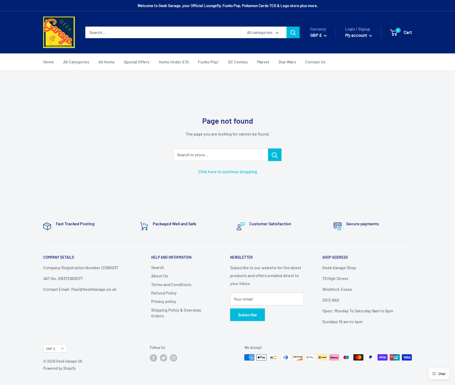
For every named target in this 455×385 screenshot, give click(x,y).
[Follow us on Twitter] (163, 358)
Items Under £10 (174, 61)
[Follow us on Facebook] (153, 358)
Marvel (263, 61)
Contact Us (315, 61)
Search (157, 267)
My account (356, 35)
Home (48, 61)
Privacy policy (163, 301)
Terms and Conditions (171, 284)
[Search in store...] (274, 154)
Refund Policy (164, 292)
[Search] (293, 32)
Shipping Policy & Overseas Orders (176, 312)
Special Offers (137, 61)
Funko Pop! (208, 61)
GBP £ (50, 348)
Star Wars (287, 61)
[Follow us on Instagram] (173, 358)
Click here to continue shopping (227, 171)
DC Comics (238, 61)
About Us (159, 275)
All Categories (76, 61)
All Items (106, 61)
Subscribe (247, 314)
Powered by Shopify (59, 368)
